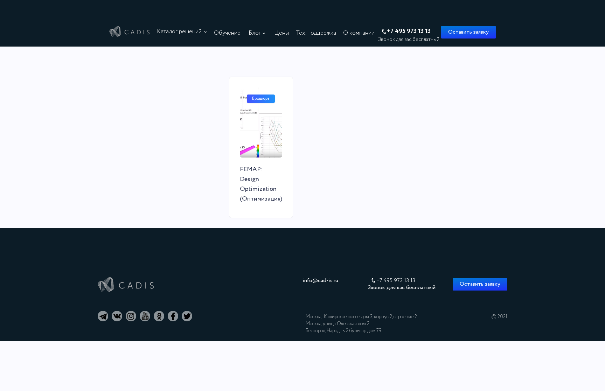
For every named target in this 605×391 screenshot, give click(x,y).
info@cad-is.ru (320, 281)
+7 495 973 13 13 (395, 281)
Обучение (227, 33)
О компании (359, 33)
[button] (183, 32)
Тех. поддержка (316, 33)
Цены (281, 33)
